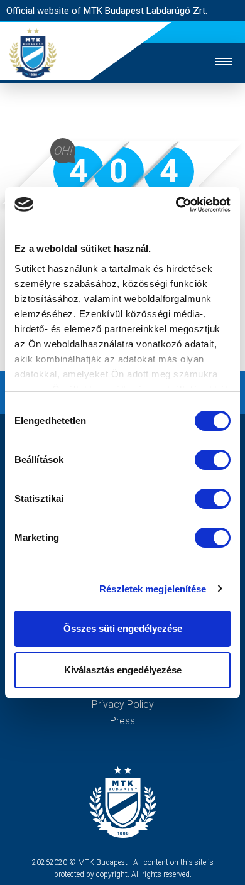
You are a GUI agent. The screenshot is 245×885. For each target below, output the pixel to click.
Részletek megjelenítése (152, 589)
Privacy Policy (123, 704)
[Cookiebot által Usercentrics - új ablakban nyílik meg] (176, 205)
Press (122, 721)
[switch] (213, 460)
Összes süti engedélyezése (122, 628)
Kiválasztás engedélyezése (123, 670)
